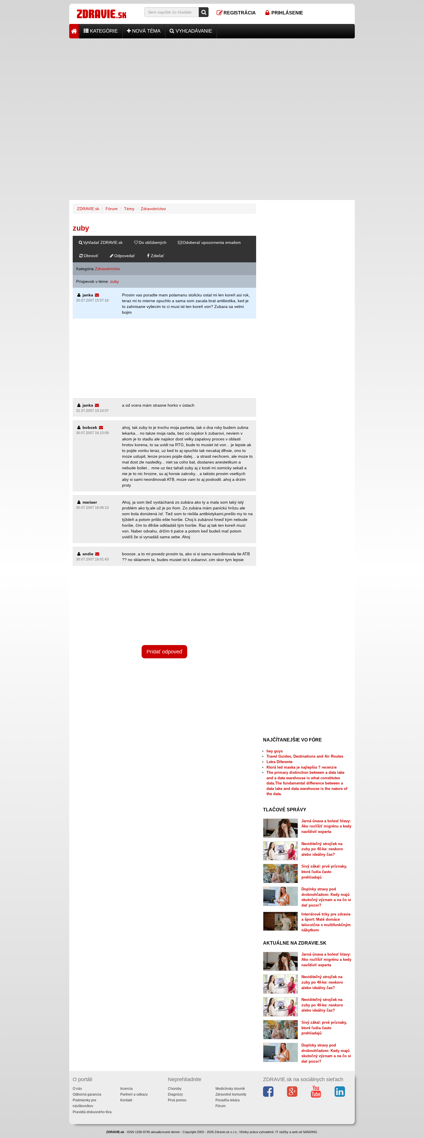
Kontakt (126, 1100)
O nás (77, 1089)
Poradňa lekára (227, 1100)
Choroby (174, 1089)
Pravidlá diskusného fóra (92, 1112)
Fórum (112, 208)
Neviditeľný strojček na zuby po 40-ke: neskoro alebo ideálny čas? (322, 849)
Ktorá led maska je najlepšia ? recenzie (302, 767)
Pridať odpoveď (164, 652)
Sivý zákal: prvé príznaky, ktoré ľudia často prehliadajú (324, 871)
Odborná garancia (87, 1094)
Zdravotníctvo (153, 208)
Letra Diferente (279, 762)
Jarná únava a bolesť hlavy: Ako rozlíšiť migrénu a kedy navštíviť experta (326, 826)
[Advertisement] (212, 78)
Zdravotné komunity (230, 1094)
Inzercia (126, 1089)
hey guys (275, 751)
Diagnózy (175, 1094)
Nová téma (145, 31)
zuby (114, 281)
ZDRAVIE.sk (88, 208)
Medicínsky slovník (230, 1089)
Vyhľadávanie (193, 31)
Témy (129, 208)
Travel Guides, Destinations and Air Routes (305, 756)
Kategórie (103, 31)
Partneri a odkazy (134, 1094)
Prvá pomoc (177, 1100)
